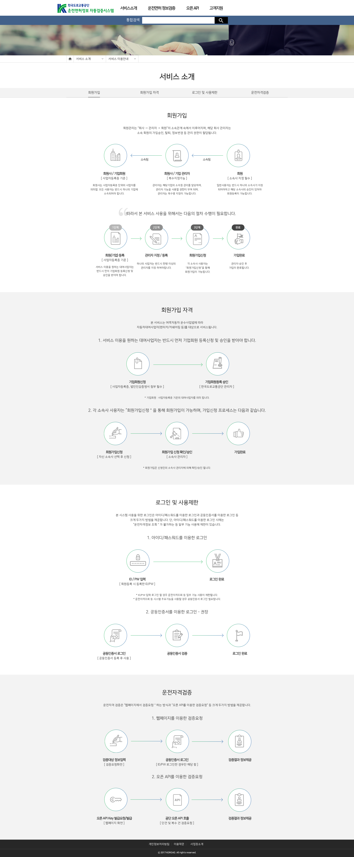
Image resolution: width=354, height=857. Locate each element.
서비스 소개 (83, 59)
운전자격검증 (260, 93)
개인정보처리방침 (159, 844)
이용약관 (179, 844)
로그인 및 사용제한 (204, 93)
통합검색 (133, 20)
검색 (221, 20)
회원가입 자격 (149, 93)
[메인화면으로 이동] (85, 7)
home (70, 58)
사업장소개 (196, 844)
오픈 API (192, 8)
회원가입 (94, 93)
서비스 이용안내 (118, 59)
